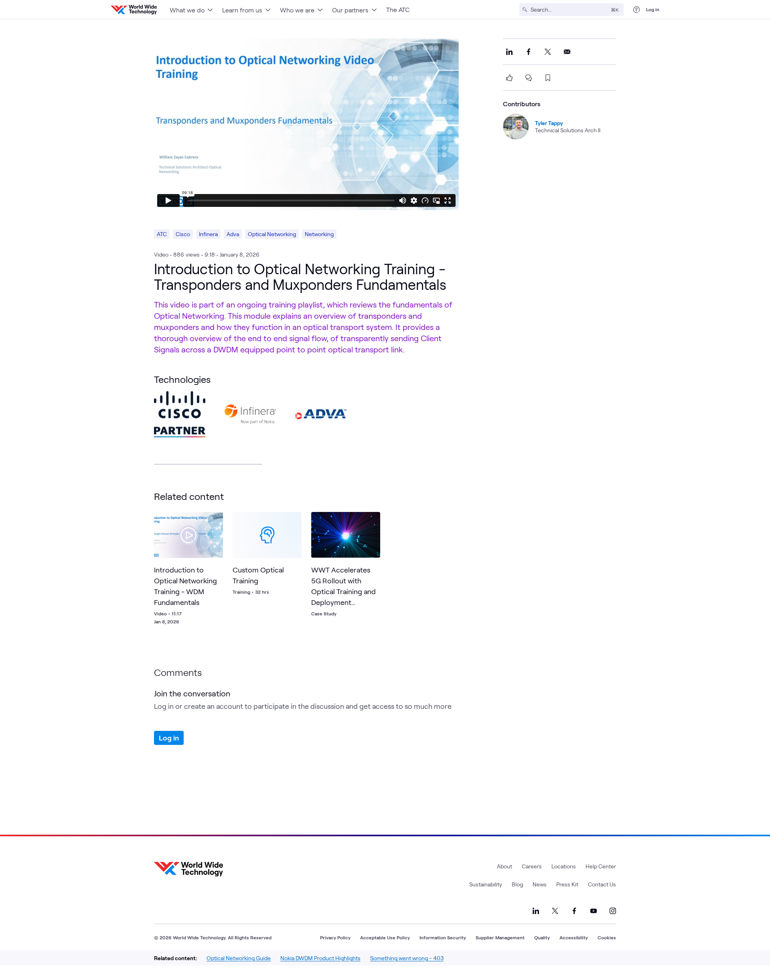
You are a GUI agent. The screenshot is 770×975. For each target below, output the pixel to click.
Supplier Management (500, 937)
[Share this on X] (548, 52)
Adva (233, 234)
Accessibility (573, 937)
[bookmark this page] (548, 78)
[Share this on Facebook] (528, 52)
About (504, 866)
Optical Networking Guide (239, 958)
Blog (517, 884)
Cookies (607, 937)
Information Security (442, 937)
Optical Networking (272, 234)
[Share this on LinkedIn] (509, 52)
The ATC (397, 9)
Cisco (183, 234)
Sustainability (485, 884)
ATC (162, 234)
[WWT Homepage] (134, 9)
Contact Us (602, 884)
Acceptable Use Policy (385, 937)
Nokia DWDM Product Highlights (320, 958)
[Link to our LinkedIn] (536, 911)
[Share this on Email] (567, 52)
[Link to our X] (555, 911)
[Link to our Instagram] (613, 911)
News (540, 884)
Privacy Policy (335, 937)
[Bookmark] (215, 520)
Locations (563, 866)
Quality (542, 937)
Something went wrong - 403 (407, 958)
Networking (319, 234)
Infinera (208, 234)
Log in (652, 9)
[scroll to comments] (528, 78)
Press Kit (567, 884)
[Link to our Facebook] (574, 911)
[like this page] (509, 78)
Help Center (601, 866)
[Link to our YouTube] (593, 911)
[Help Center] (636, 9)
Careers (532, 866)
